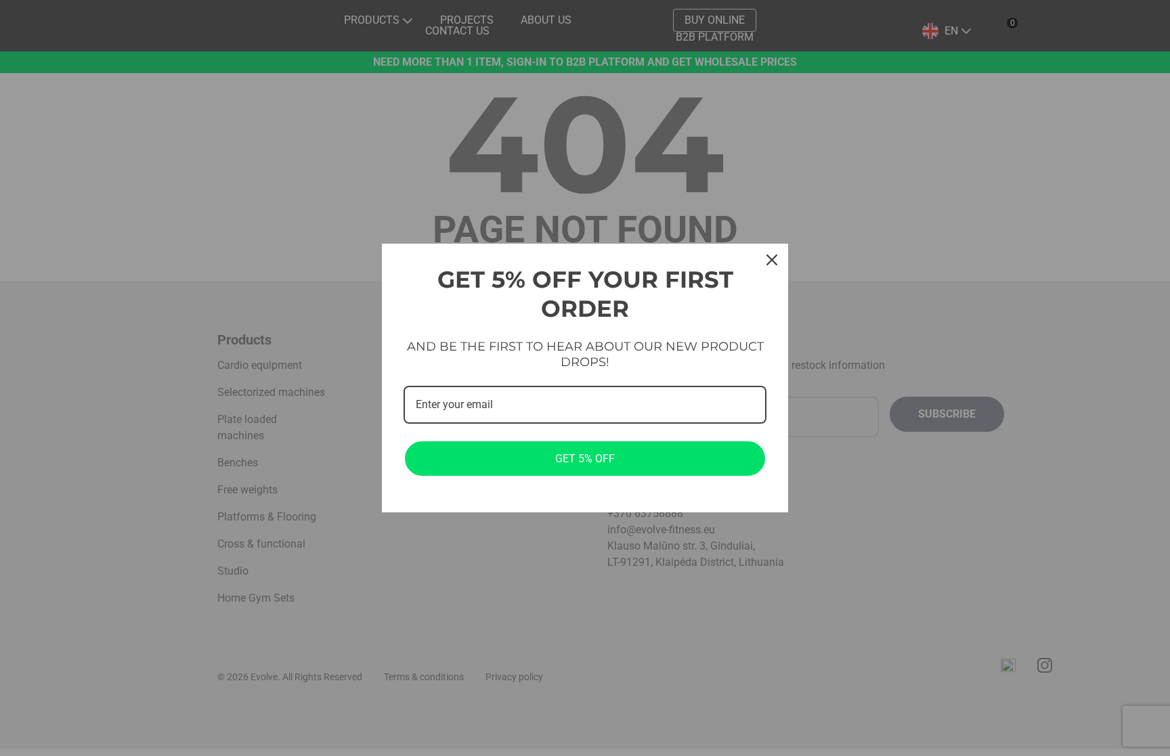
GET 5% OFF (585, 458)
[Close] (772, 260)
